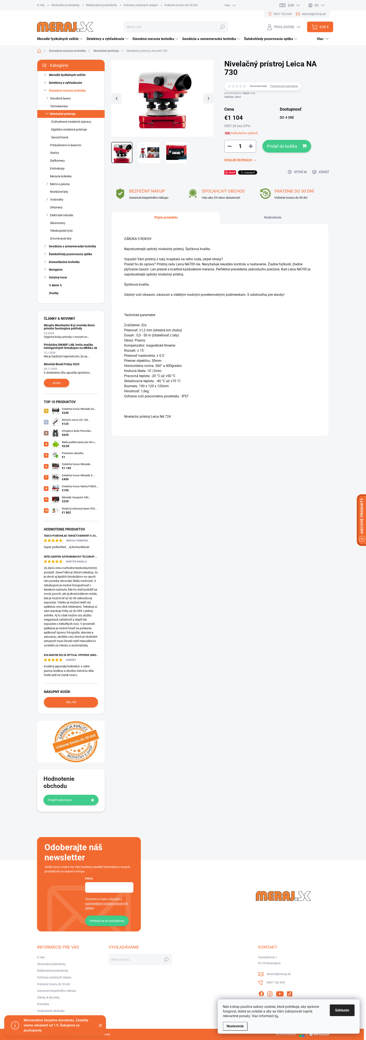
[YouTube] (280, 993)
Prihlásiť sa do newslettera (107, 921)
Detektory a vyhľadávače (65, 82)
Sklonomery (57, 223)
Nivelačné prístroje (63, 114)
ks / (71, 702)
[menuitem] (60, 39)
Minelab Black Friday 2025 (61, 364)
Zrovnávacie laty (61, 238)
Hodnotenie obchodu (51, 1010)
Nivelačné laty (59, 191)
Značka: (232, 97)
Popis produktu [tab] (165, 217)
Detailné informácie (238, 159)
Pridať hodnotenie (59, 800)
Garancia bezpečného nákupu (56, 990)
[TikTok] (289, 993)
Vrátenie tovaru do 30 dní (180, 5)
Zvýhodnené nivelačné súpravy (71, 121)
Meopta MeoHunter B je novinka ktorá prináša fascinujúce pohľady (69, 327)
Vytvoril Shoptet (285, 1034)
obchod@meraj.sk (279, 974)
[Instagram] (270, 993)
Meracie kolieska (61, 176)
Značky (53, 293)
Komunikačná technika (64, 262)
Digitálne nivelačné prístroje (69, 129)
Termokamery (59, 106)
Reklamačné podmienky (101, 5)
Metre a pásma (60, 184)
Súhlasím (342, 1010)
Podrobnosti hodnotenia (284, 86)
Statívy (54, 152)
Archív (57, 383)
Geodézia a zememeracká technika (72, 246)
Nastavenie (235, 1026)
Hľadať (222, 27)
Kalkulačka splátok (244, 133)
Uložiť (232, 172)
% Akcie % (55, 285)
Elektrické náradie (61, 215)
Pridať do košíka (282, 146)
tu (276, 1016)
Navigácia (55, 269)
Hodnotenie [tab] (272, 217)
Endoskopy (57, 168)
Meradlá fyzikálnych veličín (67, 75)
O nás (41, 5)
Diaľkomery (57, 160)
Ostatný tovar (58, 277)
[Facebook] (261, 993)
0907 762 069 (276, 982)
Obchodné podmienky (65, 5)
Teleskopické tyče (61, 230)
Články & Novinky (48, 997)
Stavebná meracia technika (67, 90)
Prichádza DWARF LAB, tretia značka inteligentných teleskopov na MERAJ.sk (70, 346)
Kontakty (43, 1004)
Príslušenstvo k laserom (65, 145)
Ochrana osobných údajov (140, 5)
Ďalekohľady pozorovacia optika (70, 254)
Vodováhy (56, 199)
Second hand (59, 137)
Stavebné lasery (60, 98)
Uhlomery (56, 207)
